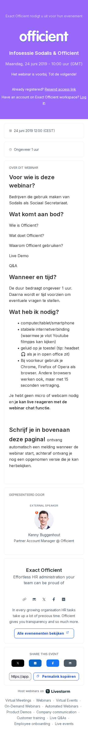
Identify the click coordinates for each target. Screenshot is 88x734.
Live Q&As (58, 718)
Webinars (43, 700)
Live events (64, 724)
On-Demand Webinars (22, 706)
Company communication (56, 712)
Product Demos (19, 712)
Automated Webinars (62, 706)
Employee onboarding (32, 724)
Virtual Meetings (18, 700)
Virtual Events (67, 700)
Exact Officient (44, 570)
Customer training (31, 718)
